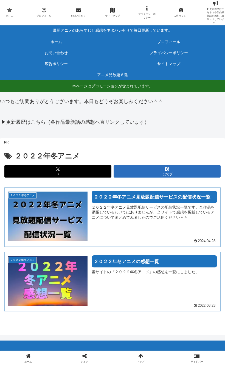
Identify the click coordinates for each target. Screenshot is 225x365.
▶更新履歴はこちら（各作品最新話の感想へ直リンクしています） (75, 122)
